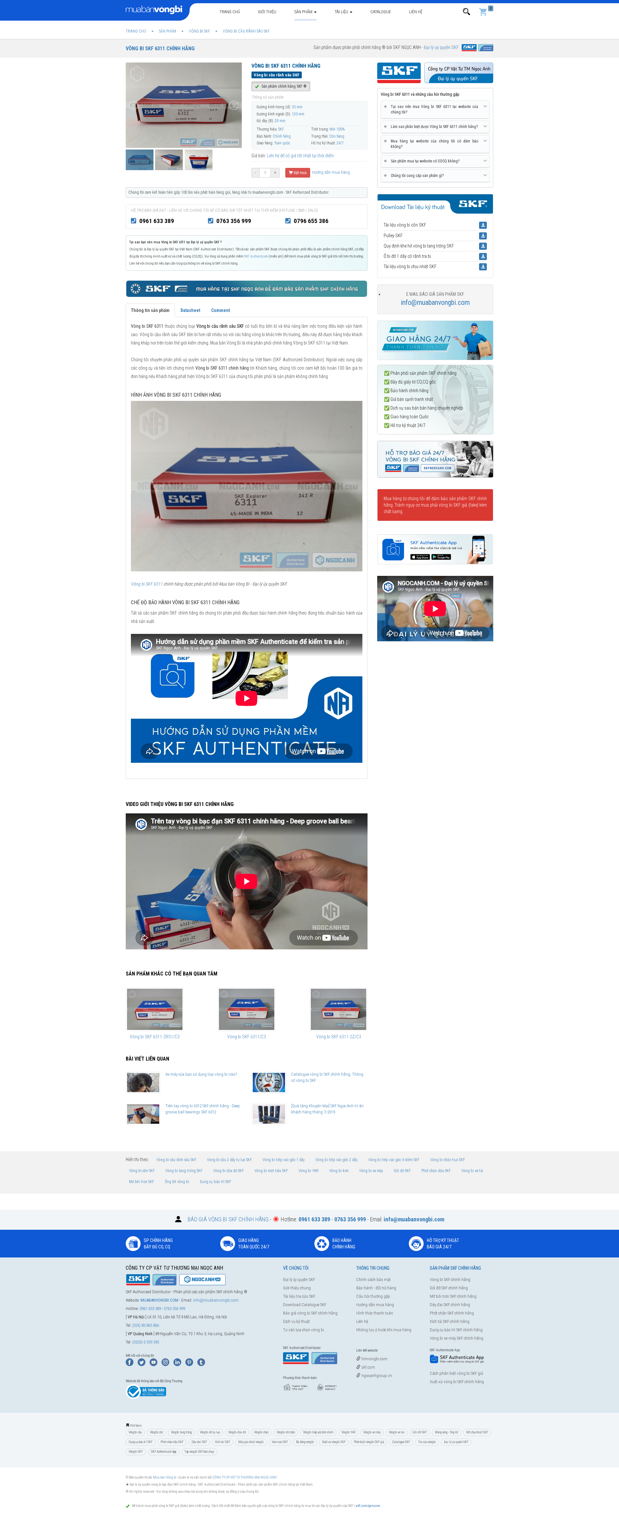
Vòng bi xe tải (472, 1171)
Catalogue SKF (401, 1442)
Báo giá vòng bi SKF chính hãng (310, 1313)
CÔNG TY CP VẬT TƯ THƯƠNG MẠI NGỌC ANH (244, 1477)
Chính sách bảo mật (373, 1279)
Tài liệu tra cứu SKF (299, 1296)
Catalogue (380, 11)
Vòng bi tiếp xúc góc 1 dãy (283, 1160)
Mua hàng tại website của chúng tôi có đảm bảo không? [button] (432, 144)
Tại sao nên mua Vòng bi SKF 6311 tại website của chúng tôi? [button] (432, 109)
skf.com (367, 1367)
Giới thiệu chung (297, 1287)
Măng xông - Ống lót (446, 1432)
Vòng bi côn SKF (142, 1171)
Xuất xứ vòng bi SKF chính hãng (457, 1381)
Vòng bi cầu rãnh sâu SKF (176, 1160)
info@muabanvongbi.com (435, 302)
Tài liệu (342, 11)
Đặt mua (300, 172)
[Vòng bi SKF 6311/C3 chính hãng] (247, 1009)
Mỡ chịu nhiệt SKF (477, 1432)
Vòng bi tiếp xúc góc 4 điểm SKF (393, 1160)
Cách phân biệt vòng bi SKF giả (456, 1373)
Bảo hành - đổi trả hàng (376, 1287)
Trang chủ (230, 11)
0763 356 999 (233, 221)
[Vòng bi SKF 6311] (246, 485)
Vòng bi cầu (135, 1432)
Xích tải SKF (222, 1442)
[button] (466, 11)
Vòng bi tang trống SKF (183, 1171)
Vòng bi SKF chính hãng (450, 1279)
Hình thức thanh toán (374, 1313)
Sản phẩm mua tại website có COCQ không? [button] (422, 161)
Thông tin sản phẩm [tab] (150, 310)
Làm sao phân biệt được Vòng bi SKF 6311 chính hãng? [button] (432, 126)
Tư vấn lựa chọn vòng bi (303, 1329)
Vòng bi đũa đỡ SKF (228, 1171)
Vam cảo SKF (280, 1442)
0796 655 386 (311, 221)
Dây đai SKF (199, 1442)
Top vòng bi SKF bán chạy (199, 1451)
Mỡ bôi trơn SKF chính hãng (453, 1296)
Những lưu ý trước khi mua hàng (383, 1329)
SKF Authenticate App (163, 1451)
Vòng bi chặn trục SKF (447, 1160)
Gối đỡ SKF (402, 1171)
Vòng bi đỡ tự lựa (210, 1432)
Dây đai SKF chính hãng (450, 1304)
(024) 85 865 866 (145, 1325)
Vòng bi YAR (309, 1171)
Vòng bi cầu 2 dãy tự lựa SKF (229, 1160)
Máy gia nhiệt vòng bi (251, 1442)
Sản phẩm (303, 11)
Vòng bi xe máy (371, 1171)
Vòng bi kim (339, 1171)
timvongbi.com (374, 1358)
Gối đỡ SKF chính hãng (449, 1287)
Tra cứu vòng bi (427, 1442)
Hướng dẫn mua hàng (330, 172)
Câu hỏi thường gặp (373, 1296)
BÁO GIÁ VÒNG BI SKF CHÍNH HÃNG (228, 1219)
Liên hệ (415, 11)
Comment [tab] (220, 310)
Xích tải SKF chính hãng (449, 1321)
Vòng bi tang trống (181, 1432)
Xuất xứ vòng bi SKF (334, 1442)
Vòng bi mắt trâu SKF (271, 1171)
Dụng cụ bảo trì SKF (215, 1181)
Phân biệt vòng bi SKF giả (369, 1442)
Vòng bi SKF (136, 1451)
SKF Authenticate (256, 256)
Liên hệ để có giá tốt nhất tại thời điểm (300, 155)
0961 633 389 (156, 221)
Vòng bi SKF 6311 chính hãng (160, 48)
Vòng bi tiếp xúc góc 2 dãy (336, 1160)
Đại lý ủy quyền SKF (299, 1279)
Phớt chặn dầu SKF (436, 1171)
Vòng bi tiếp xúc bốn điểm (318, 1432)
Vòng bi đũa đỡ (237, 1432)
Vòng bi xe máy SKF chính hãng (456, 1338)
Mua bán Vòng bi (164, 1477)
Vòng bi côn (156, 1432)
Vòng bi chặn (261, 1432)
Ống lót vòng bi (177, 1181)
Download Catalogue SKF (304, 1304)
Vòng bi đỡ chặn (286, 1432)
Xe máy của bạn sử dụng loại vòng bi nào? (201, 1074)
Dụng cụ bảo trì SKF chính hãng (456, 1329)
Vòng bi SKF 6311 (146, 584)
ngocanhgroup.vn (376, 1375)
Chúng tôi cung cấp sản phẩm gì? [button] (415, 175)
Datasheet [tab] (190, 310)
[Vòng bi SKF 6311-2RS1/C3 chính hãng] (155, 1009)
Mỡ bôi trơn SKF (141, 1181)
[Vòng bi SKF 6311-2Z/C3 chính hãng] (339, 1009)
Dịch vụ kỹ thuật (296, 1321)
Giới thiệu (267, 11)
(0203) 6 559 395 (145, 1342)
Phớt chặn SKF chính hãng (452, 1313)
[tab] (435, 110)
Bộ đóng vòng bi (305, 1442)
